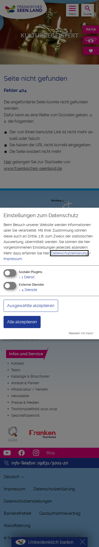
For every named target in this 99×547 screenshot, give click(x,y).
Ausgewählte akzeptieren (30, 305)
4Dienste (28, 290)
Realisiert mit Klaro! (81, 333)
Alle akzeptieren (22, 321)
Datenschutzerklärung (69, 253)
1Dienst (27, 277)
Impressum (13, 259)
